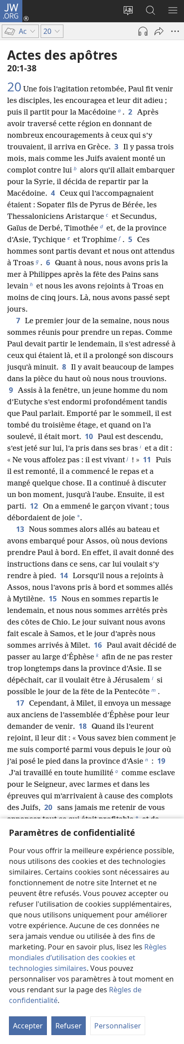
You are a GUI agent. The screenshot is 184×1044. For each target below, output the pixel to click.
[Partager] (159, 31)
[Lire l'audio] (143, 31)
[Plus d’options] (175, 31)
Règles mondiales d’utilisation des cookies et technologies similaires (88, 957)
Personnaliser (117, 1026)
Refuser (68, 1026)
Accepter (28, 1026)
